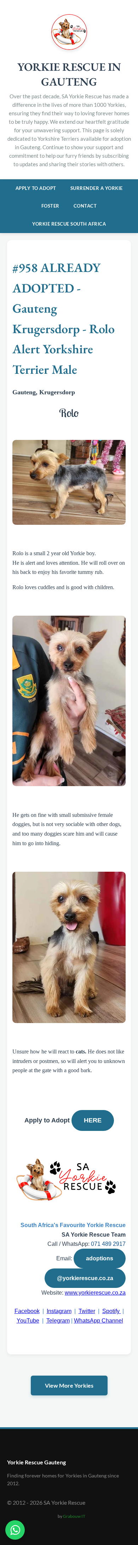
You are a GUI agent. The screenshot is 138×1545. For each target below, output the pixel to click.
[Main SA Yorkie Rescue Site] (69, 47)
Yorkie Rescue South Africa (69, 224)
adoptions (99, 1258)
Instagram (59, 1311)
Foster (50, 206)
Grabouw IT (74, 1516)
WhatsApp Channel (98, 1321)
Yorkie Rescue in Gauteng (69, 74)
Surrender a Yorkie (96, 188)
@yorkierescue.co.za (85, 1278)
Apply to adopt (36, 188)
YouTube (28, 1321)
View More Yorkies (69, 1385)
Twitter (87, 1311)
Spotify (111, 1311)
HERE (93, 1120)
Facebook (27, 1311)
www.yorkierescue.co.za (95, 1293)
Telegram (58, 1321)
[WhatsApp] (15, 1530)
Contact (85, 206)
